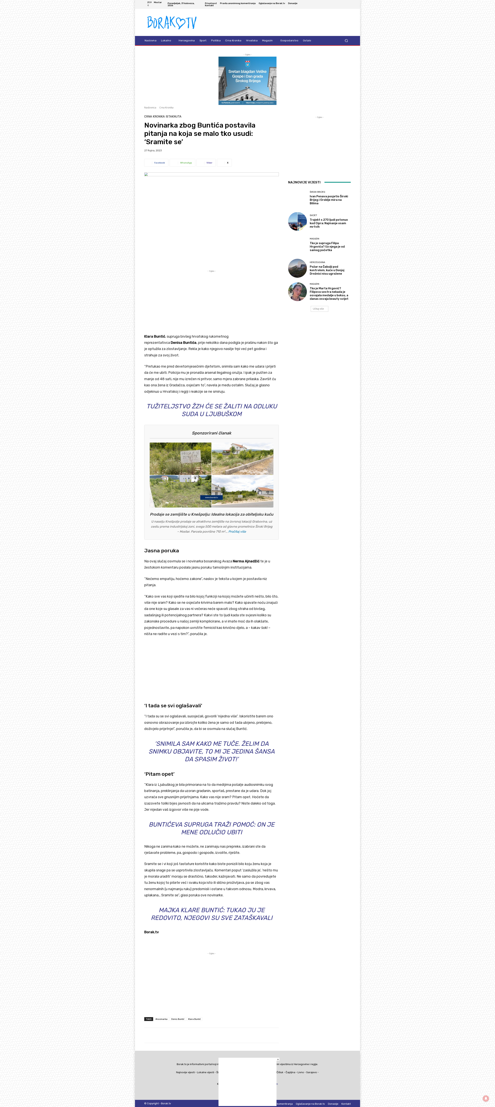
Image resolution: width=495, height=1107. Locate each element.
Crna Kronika (166, 107)
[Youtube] (348, 4)
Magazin (314, 239)
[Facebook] (330, 4)
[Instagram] (334, 4)
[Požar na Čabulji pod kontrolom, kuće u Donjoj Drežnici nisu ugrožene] (297, 268)
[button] (346, 40)
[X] (343, 4)
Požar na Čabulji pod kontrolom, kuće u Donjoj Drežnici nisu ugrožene (327, 270)
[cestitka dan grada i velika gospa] (247, 104)
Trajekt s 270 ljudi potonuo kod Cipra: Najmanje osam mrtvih (329, 223)
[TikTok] (339, 4)
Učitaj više (318, 308)
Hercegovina (317, 262)
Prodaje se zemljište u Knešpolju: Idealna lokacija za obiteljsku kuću (211, 514)
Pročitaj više (237, 531)
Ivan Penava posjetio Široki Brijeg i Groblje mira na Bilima (329, 200)
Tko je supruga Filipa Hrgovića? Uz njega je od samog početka (327, 246)
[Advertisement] (211, 300)
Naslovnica (150, 107)
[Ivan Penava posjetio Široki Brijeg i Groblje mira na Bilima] (297, 198)
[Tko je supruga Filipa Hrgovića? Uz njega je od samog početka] (297, 244)
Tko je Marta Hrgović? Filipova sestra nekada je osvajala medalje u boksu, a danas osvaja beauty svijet (329, 294)
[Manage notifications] (486, 1098)
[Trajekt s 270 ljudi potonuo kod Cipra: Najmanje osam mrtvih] (297, 221)
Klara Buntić (194, 1019)
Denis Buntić (177, 1019)
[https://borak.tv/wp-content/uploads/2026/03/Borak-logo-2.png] (172, 22)
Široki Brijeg (317, 192)
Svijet (313, 215)
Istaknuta (173, 116)
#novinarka (161, 1019)
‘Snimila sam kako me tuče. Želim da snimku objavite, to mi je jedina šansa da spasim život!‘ (211, 751)
